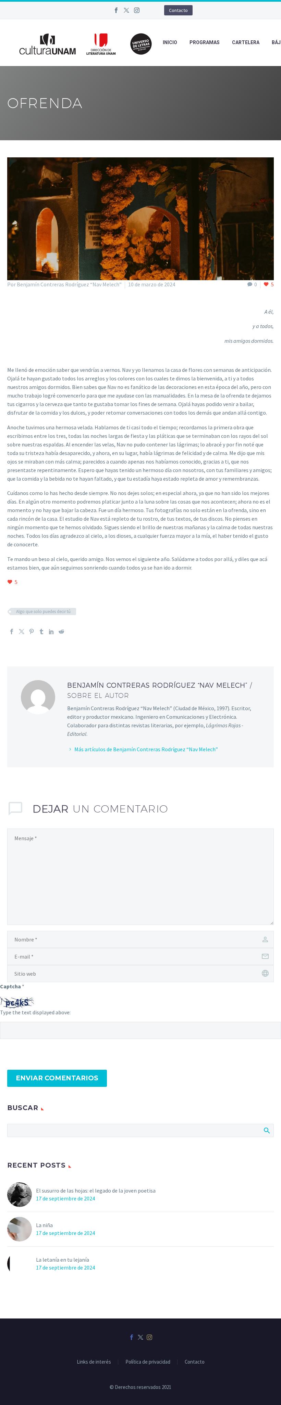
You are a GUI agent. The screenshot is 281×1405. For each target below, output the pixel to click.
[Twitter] (126, 10)
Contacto (178, 10)
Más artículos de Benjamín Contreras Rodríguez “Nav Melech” (146, 749)
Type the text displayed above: (35, 1012)
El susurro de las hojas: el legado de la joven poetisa (96, 1190)
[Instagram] (137, 10)
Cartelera (245, 42)
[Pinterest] (31, 631)
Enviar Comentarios (57, 1078)
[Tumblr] (41, 631)
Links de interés (94, 1362)
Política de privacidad (147, 1362)
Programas (205, 42)
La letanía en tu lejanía (62, 1259)
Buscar (266, 1130)
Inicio (170, 42)
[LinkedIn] (51, 631)
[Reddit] (61, 631)
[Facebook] (116, 10)
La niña (44, 1225)
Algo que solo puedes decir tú (43, 611)
